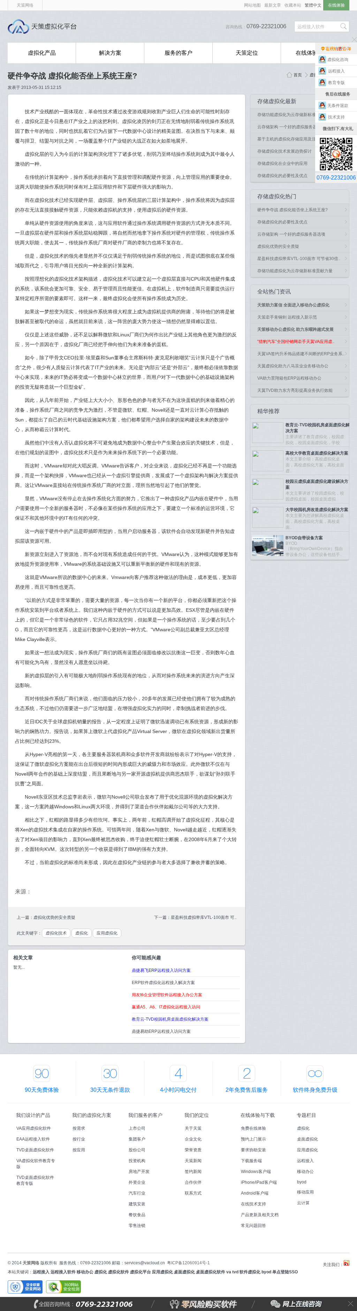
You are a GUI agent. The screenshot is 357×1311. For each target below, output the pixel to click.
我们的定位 (196, 1115)
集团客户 (137, 1139)
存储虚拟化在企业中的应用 (282, 163)
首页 (298, 75)
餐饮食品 (137, 1214)
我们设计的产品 (33, 1115)
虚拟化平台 (140, 1272)
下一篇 (160, 917)
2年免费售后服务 (247, 1090)
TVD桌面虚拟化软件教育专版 (35, 1180)
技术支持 (338, 117)
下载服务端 (251, 1160)
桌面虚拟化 (307, 1139)
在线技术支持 (253, 1204)
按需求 (79, 1128)
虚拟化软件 (118, 1272)
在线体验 (336, 5)
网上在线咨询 (280, 1304)
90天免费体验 (42, 1090)
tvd (235, 1272)
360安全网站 (63, 1287)
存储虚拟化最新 (276, 101)
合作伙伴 (193, 1182)
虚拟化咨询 (337, 59)
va (228, 1272)
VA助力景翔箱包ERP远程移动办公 (289, 378)
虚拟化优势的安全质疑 (54, 917)
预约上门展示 (253, 1139)
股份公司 (137, 1150)
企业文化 (193, 1139)
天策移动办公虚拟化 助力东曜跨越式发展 (295, 329)
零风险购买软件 (173, 1304)
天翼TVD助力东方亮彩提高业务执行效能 (295, 390)
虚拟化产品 (42, 53)
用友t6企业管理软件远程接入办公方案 (167, 994)
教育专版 (338, 82)
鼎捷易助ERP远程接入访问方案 (161, 1031)
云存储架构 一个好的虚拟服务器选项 (291, 126)
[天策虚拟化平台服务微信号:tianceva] (336, 141)
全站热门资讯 (274, 292)
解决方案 (110, 53)
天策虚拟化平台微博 (346, 1263)
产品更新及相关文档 (260, 1214)
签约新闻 (193, 1171)
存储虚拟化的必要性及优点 (282, 175)
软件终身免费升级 (315, 1090)
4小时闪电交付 (178, 1090)
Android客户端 (254, 1193)
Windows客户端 (256, 1171)
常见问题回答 (253, 1225)
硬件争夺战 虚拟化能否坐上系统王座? (72, 75)
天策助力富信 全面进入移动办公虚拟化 (293, 305)
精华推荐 (268, 411)
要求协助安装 (253, 1150)
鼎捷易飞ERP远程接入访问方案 (161, 970)
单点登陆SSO (285, 1272)
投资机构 (137, 1160)
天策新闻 (193, 1160)
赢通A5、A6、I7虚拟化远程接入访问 (166, 1007)
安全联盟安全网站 (25, 1287)
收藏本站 (292, 5)
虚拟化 (316, 75)
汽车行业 (137, 1193)
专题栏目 (306, 1115)
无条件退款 (337, 105)
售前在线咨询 (336, 48)
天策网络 (25, 5)
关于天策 (193, 1128)
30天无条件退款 (110, 1090)
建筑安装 (137, 1204)
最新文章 (272, 5)
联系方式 (193, 1193)
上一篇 (23, 917)
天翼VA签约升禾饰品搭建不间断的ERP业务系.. (300, 353)
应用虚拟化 (107, 933)
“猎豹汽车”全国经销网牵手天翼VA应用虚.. (295, 341)
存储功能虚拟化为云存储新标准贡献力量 (295, 114)
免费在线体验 (253, 1128)
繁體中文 (313, 5)
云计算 (303, 1203)
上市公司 (137, 1128)
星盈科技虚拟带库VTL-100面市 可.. (203, 917)
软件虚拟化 (250, 1272)
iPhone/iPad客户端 (259, 1182)
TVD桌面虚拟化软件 (35, 1150)
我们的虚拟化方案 (91, 1115)
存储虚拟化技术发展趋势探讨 (284, 151)
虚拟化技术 (56, 933)
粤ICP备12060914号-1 (188, 1262)
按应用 (79, 1150)
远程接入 (305, 1160)
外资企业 (137, 1182)
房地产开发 (139, 1171)
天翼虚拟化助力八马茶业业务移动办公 (292, 366)
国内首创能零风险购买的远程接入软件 (157, 26)
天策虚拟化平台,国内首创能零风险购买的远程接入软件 (44, 26)
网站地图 (252, 5)
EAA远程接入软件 (33, 1139)
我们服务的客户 (145, 1115)
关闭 (351, 1303)
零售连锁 (137, 1225)
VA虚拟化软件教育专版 (35, 1163)
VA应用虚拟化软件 (33, 1128)
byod (301, 1182)
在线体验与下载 (258, 1115)
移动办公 (305, 1171)
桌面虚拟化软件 (210, 1272)
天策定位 (247, 53)
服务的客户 (178, 53)
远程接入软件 (63, 1272)
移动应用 (305, 1192)
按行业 (79, 1139)
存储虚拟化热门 (276, 196)
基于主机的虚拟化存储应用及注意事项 (292, 139)
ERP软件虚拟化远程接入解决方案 (163, 982)
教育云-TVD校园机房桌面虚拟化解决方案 (170, 1019)
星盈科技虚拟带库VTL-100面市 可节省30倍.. (298, 258)
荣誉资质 (193, 1150)
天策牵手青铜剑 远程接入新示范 (287, 317)
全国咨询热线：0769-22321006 (100, 1304)
